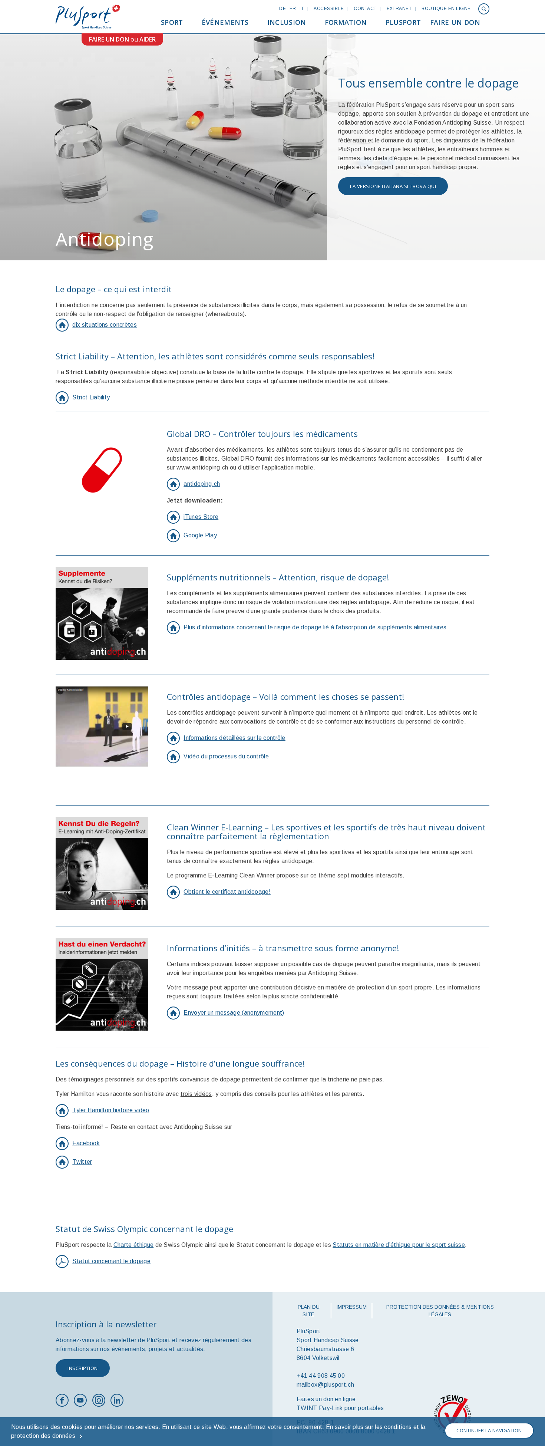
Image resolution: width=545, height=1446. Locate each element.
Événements (225, 22)
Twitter (82, 1162)
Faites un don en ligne (326, 1399)
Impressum (351, 1307)
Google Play (200, 535)
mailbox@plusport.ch (325, 1384)
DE (282, 8)
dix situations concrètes (104, 325)
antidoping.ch (202, 484)
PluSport (403, 22)
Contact (365, 8)
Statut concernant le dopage (111, 1261)
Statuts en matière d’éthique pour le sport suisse (399, 1245)
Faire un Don (455, 22)
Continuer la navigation (489, 1430)
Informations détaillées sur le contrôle (234, 738)
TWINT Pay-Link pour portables (340, 1408)
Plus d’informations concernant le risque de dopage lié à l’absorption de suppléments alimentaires (315, 627)
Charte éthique (133, 1245)
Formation (346, 22)
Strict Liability (91, 397)
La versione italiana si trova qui (393, 186)
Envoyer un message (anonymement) (234, 1012)
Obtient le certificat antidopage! (227, 892)
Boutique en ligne (446, 8)
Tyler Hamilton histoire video (110, 1110)
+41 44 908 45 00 (321, 1376)
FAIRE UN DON (109, 39)
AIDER (147, 39)
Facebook (86, 1143)
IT (302, 8)
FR (293, 8)
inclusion (286, 22)
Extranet (399, 8)
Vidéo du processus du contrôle (226, 756)
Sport (172, 22)
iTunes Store (201, 517)
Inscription (82, 1368)
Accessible (329, 8)
